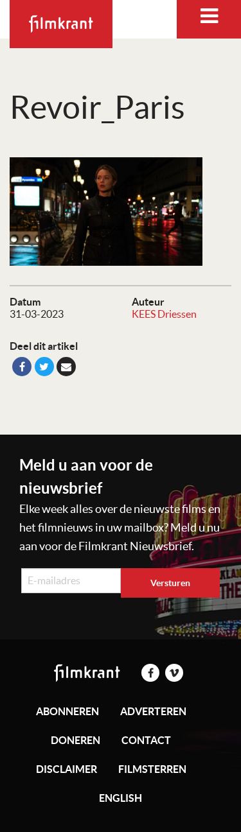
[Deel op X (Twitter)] (44, 366)
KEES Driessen (164, 314)
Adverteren (153, 711)
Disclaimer (66, 769)
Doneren (75, 740)
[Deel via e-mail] (66, 366)
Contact (146, 740)
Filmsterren (152, 769)
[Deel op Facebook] (21, 366)
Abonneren (67, 711)
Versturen (170, 583)
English (120, 798)
